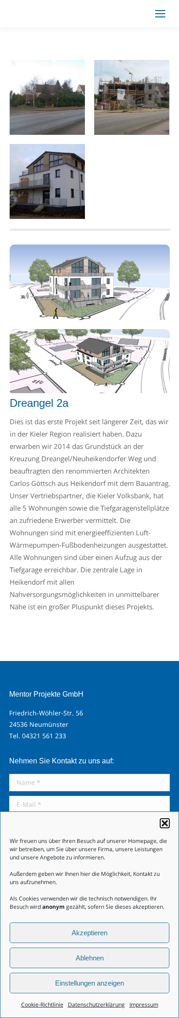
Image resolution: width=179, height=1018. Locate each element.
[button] (164, 823)
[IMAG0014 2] (47, 97)
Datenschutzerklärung (96, 1004)
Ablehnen (90, 958)
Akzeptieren (89, 933)
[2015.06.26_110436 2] (131, 97)
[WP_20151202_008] (47, 181)
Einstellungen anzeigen (89, 983)
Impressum (143, 1004)
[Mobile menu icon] (160, 13)
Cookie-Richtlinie (42, 1004)
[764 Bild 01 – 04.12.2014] (90, 282)
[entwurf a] (90, 362)
